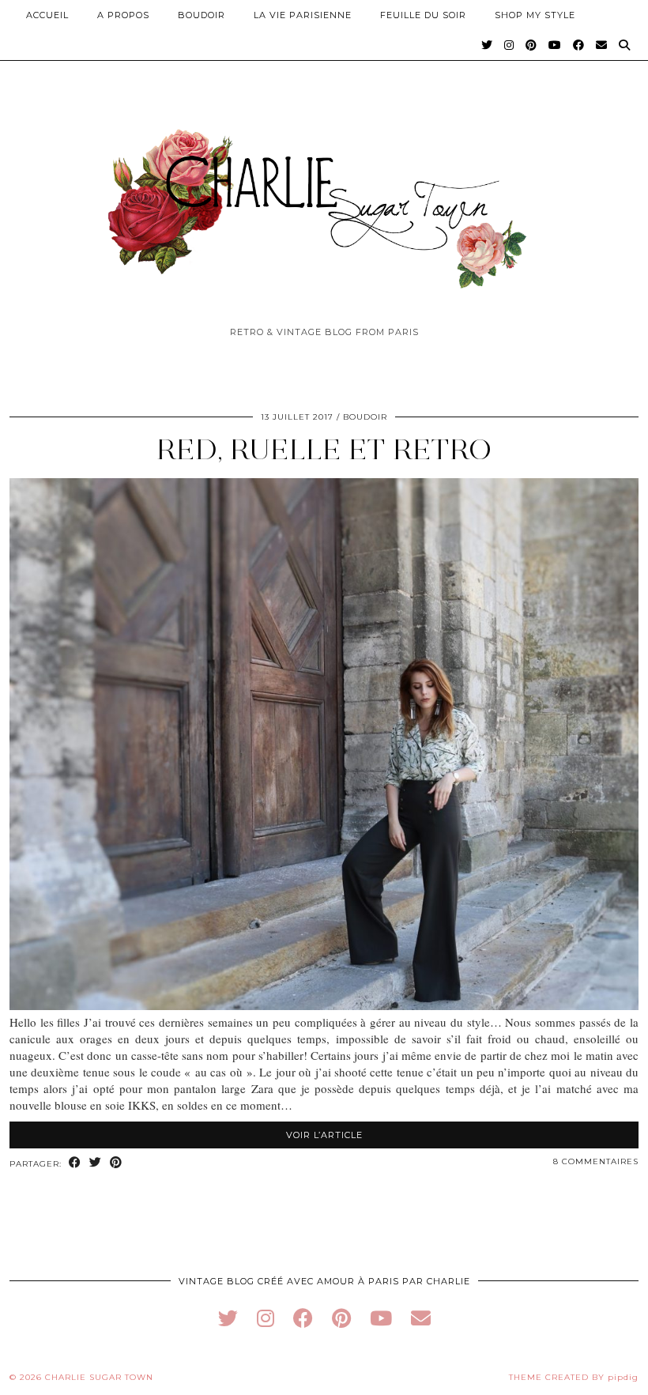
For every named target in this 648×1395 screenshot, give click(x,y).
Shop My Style (535, 15)
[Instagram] (509, 45)
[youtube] (381, 1318)
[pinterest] (341, 1318)
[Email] (602, 45)
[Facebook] (579, 45)
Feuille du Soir (423, 15)
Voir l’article (324, 1135)
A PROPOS (123, 15)
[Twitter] (487, 45)
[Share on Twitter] (95, 1163)
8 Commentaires (596, 1161)
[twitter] (228, 1318)
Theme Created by (574, 1377)
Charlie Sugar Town (99, 1377)
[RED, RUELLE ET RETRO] (324, 1005)
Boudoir (201, 15)
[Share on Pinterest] (116, 1163)
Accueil (47, 15)
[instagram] (265, 1318)
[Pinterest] (531, 45)
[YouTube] (555, 45)
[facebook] (303, 1318)
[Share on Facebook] (75, 1163)
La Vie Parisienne (303, 15)
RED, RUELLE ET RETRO (324, 449)
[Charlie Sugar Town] (324, 200)
